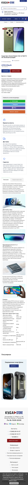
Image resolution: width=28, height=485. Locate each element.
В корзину (5, 70)
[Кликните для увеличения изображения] (14, 39)
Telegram (15, 104)
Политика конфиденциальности (15, 453)
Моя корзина (15, 470)
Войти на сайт (14, 465)
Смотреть (13, 365)
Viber (7, 424)
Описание (6, 179)
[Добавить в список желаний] (6, 61)
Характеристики (17, 179)
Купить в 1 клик (16, 70)
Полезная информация (14, 458)
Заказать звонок (14, 111)
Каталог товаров (6, 18)
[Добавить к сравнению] (15, 60)
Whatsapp (15, 101)
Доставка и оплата (14, 448)
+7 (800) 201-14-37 (14, 431)
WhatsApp (21, 424)
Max (15, 107)
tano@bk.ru (15, 437)
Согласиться (14, 483)
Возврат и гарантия (15, 450)
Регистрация (15, 467)
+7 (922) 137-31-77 (15, 434)
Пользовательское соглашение (14, 455)
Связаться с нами (13, 440)
